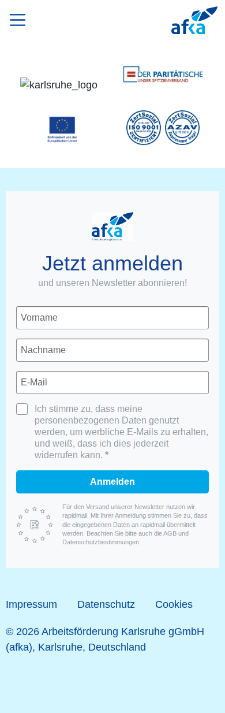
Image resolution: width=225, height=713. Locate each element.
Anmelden (112, 482)
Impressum (31, 604)
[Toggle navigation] (20, 18)
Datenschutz (106, 604)
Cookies (174, 604)
